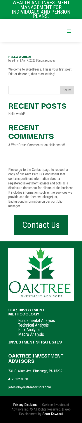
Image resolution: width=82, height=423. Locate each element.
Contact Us (41, 225)
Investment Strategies (35, 341)
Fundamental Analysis (36, 320)
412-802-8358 (18, 379)
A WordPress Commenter (26, 145)
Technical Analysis (33, 325)
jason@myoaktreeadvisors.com (29, 387)
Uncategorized (46, 60)
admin (15, 60)
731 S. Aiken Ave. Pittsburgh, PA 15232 (35, 371)
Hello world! (19, 56)
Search (67, 90)
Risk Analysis (29, 329)
